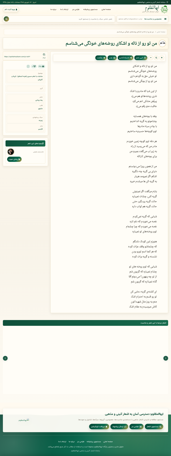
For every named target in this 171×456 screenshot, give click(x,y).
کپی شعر (139, 57)
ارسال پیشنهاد (117, 426)
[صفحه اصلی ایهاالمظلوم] (18, 420)
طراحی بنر (75, 9)
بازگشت (99, 57)
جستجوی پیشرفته (90, 9)
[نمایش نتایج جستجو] (6, 19)
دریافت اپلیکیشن (98, 426)
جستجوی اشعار (152, 426)
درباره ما (53, 9)
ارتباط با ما (64, 9)
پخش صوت (13, 159)
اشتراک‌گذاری (124, 57)
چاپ (110, 57)
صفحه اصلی (106, 9)
